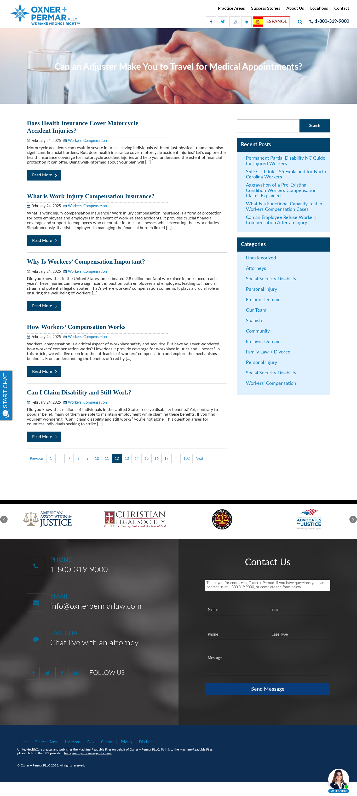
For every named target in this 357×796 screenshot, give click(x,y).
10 (97, 459)
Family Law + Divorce (268, 352)
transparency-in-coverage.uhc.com (88, 753)
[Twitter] (223, 21)
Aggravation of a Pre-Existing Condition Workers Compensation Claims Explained (281, 190)
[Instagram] (234, 21)
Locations (319, 8)
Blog (90, 742)
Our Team (256, 310)
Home (23, 742)
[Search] (301, 21)
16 (156, 459)
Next (199, 459)
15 (147, 459)
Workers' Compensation (87, 141)
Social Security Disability (271, 279)
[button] (4, 519)
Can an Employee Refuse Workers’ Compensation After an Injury (282, 220)
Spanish (254, 320)
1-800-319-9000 (79, 570)
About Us (295, 8)
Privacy (126, 742)
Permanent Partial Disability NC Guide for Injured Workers (285, 161)
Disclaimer (147, 742)
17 (166, 459)
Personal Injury (261, 289)
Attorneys (256, 268)
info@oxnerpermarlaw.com (95, 606)
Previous (36, 459)
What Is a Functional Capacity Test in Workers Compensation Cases (284, 207)
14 (137, 459)
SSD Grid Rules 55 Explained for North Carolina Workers (286, 175)
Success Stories (265, 8)
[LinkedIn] (246, 21)
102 (186, 459)
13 (127, 459)
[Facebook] (211, 21)
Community (258, 331)
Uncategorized (261, 258)
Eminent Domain (263, 300)
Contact (341, 8)
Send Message (268, 689)
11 (107, 459)
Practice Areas (231, 8)
